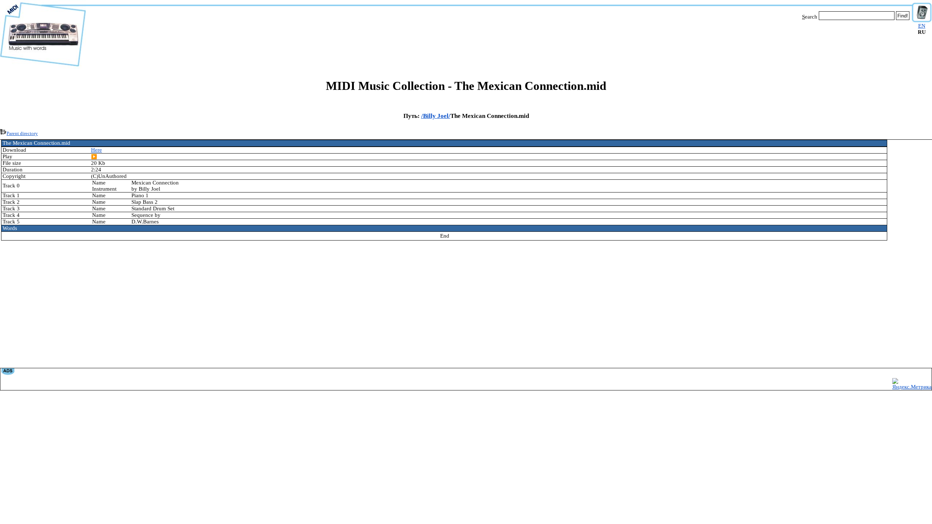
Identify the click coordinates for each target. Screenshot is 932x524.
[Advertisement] (498, 43)
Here (96, 150)
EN (921, 26)
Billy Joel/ (436, 115)
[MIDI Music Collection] (43, 67)
